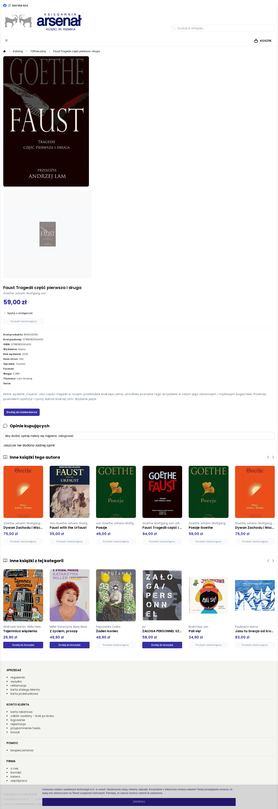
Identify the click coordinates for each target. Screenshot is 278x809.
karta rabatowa (21, 712)
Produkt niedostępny (24, 321)
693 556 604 (20, 5)
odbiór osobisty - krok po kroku (32, 716)
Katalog (18, 51)
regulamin (18, 677)
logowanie (18, 720)
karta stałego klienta (25, 690)
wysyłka (16, 681)
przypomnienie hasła (25, 728)
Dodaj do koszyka (23, 645)
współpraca (19, 781)
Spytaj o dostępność (20, 313)
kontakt (16, 773)
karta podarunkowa (24, 694)
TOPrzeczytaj (38, 51)
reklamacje (18, 686)
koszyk (15, 732)
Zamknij (139, 801)
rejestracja (18, 724)
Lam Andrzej (24, 378)
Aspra (21, 349)
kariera (15, 777)
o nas (14, 768)
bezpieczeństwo (22, 750)
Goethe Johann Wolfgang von (24, 293)
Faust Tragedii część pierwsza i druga (76, 51)
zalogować (66, 436)
